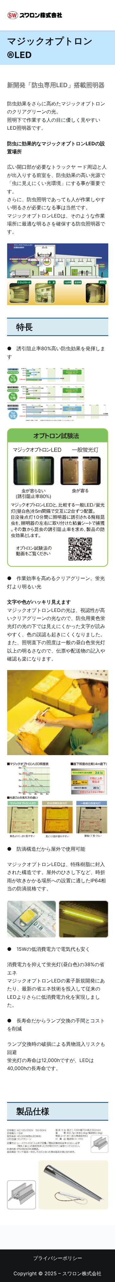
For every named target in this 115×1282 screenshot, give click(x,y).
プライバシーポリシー (57, 1258)
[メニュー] (105, 15)
